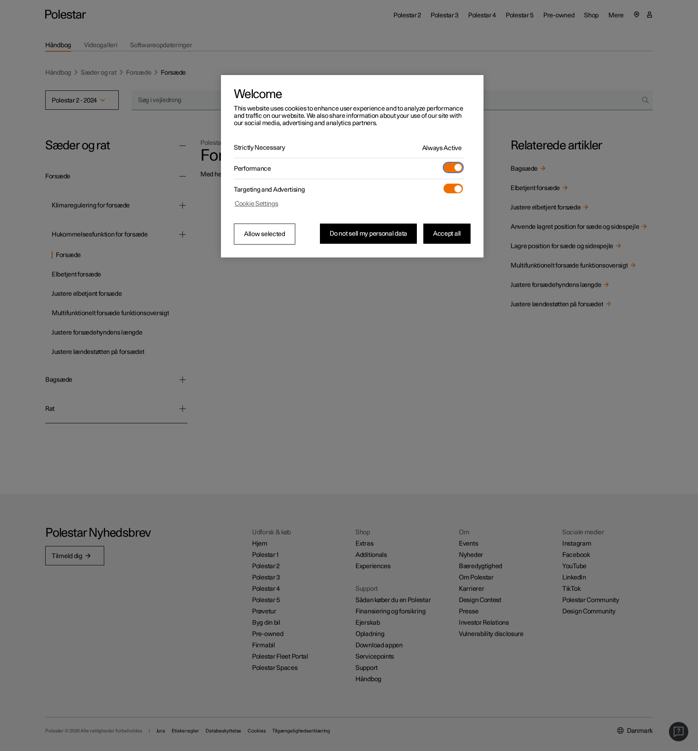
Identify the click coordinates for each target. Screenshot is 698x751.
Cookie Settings (256, 204)
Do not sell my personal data (368, 233)
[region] (352, 166)
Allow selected (264, 234)
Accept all (447, 233)
